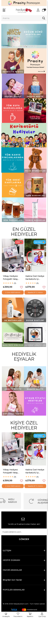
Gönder (24, 539)
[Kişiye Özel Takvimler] (35, 110)
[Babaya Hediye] (35, 378)
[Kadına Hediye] (13, 86)
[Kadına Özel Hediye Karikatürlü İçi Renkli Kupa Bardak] (13, 255)
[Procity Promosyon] (35, 61)
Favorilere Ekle (21, 287)
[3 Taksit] (13, 185)
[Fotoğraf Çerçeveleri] (35, 334)
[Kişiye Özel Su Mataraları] (13, 310)
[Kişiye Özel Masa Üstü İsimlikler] (13, 334)
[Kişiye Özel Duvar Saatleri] (35, 310)
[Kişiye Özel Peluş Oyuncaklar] (35, 160)
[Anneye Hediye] (13, 378)
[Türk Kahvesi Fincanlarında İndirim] (12, 160)
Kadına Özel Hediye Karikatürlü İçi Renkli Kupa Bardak (12, 278)
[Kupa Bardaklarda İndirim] (13, 110)
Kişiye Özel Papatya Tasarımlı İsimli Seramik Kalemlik (34, 278)
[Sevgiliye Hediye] (12, 61)
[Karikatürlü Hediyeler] (24, 135)
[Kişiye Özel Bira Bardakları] (13, 209)
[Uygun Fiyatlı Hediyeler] (35, 403)
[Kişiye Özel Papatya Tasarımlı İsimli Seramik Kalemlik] (35, 255)
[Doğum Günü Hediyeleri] (24, 36)
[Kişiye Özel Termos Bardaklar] (35, 209)
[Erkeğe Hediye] (35, 86)
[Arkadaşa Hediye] (13, 403)
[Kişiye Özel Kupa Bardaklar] (35, 185)
